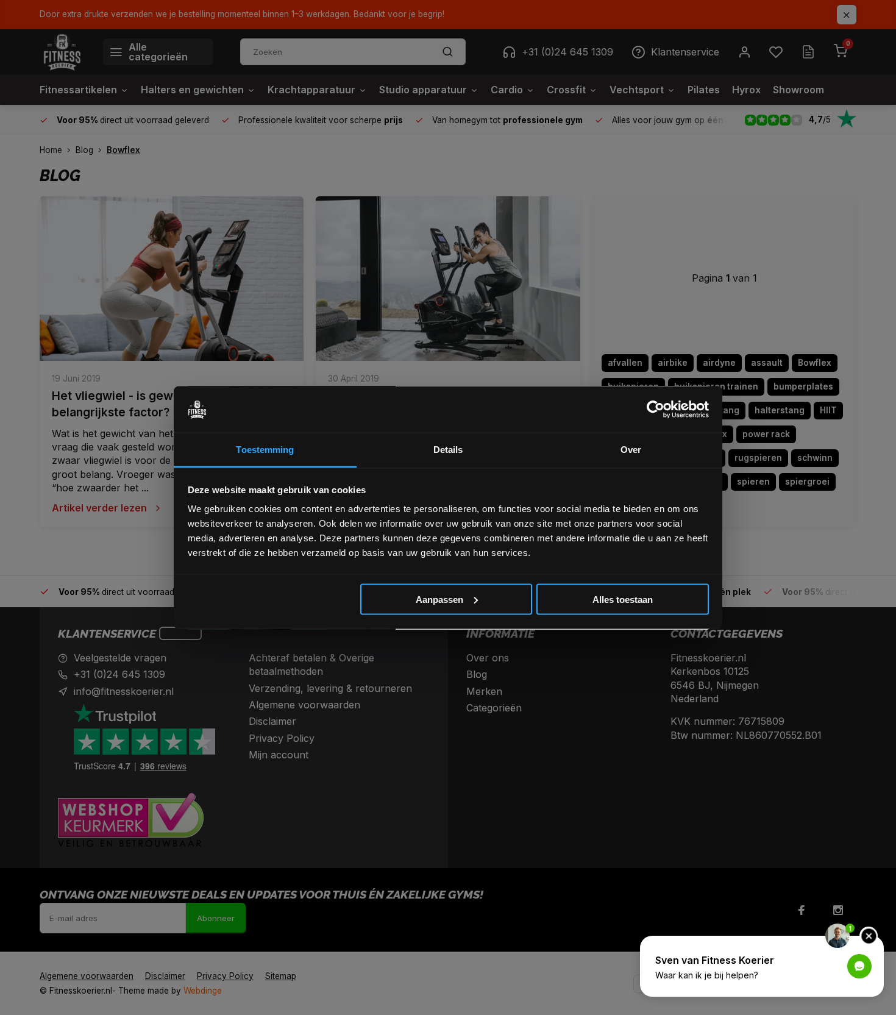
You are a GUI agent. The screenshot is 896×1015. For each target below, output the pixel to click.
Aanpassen (439, 599)
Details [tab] (448, 449)
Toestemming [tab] (265, 449)
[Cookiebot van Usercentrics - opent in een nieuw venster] (655, 410)
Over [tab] (630, 449)
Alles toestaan (622, 599)
